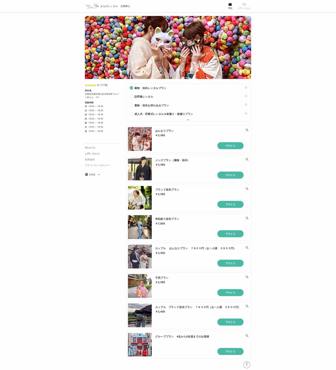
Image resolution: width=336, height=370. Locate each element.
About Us (90, 147)
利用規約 (90, 159)
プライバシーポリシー (97, 165)
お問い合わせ (92, 153)
